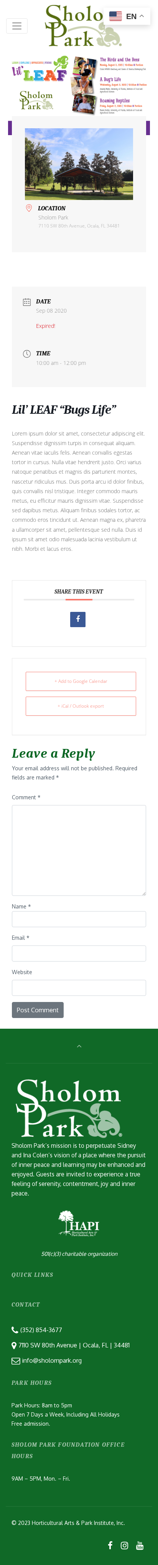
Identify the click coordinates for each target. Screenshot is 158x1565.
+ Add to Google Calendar (80, 681)
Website (22, 972)
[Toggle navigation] (17, 26)
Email (21, 937)
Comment (26, 797)
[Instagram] (124, 1545)
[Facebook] (110, 1545)
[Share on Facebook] (78, 619)
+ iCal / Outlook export (81, 706)
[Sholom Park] (83, 25)
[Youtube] (139, 1545)
